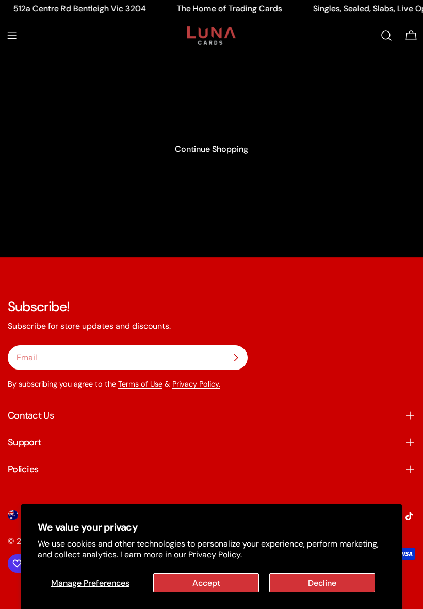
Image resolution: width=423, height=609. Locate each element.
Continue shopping (211, 148)
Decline (322, 583)
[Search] (386, 35)
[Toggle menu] (12, 35)
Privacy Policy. (215, 554)
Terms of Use (140, 384)
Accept (206, 583)
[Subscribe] (236, 357)
